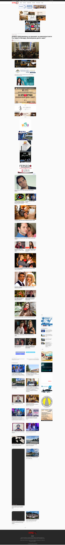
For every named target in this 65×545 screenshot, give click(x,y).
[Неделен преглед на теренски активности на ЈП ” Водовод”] (18, 382)
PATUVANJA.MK (38, 2)
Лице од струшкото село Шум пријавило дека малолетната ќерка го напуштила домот (17, 507)
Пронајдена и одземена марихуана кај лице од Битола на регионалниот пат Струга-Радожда (18, 522)
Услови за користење (27, 0)
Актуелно (14, 385)
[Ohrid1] (32, 532)
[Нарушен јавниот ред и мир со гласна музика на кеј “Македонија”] (32, 440)
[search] (52, 2)
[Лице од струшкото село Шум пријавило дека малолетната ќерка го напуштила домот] (18, 477)
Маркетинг (23, 0)
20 (38, 406)
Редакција (13, 376)
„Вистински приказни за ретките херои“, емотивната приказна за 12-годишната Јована (31, 418)
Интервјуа (24, 2)
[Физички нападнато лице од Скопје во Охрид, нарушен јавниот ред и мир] (32, 515)
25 (24, 509)
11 (24, 405)
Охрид (21, 2)
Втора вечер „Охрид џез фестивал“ (31, 431)
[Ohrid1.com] (15, 3)
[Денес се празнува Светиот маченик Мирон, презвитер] (18, 427)
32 (24, 524)
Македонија (31, 385)
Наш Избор (20, 430)
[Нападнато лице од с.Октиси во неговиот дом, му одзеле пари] (32, 453)
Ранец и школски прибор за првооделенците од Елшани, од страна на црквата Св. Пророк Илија (32, 404)
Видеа (42, 2)
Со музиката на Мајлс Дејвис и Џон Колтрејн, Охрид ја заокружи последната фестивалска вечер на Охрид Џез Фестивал (18, 374)
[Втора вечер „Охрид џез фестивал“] (32, 427)
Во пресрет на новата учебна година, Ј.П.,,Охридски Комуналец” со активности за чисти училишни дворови (32, 374)
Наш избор (17, 430)
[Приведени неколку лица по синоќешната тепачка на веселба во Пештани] (18, 440)
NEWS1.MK (33, 2)
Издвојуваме (29, 2)
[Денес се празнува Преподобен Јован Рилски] (18, 399)
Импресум (20, 0)
